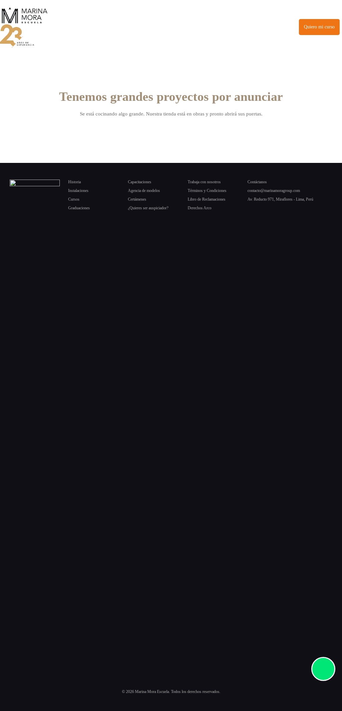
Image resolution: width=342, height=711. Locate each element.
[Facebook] (250, 210)
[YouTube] (299, 210)
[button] (186, 27)
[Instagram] (267, 210)
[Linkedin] (283, 210)
